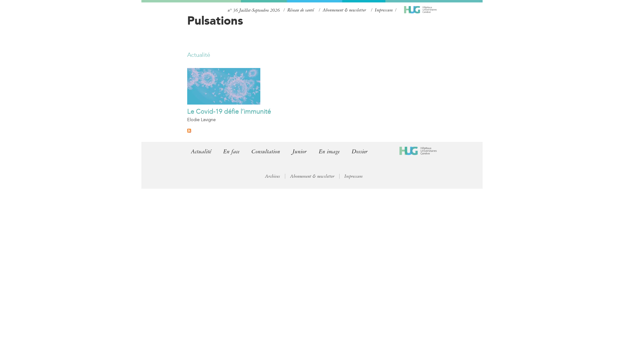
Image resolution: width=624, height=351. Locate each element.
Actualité (198, 54)
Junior (299, 151)
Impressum (384, 10)
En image (329, 151)
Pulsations (215, 20)
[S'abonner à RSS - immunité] (189, 131)
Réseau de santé (300, 10)
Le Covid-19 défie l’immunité (229, 111)
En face (231, 151)
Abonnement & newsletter (344, 10)
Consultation (266, 151)
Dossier (360, 151)
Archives (272, 176)
